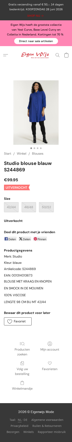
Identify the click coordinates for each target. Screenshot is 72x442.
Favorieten (49, 369)
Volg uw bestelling (22, 371)
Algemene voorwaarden (47, 420)
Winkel (21, 153)
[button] (36, 41)
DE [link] (25, 420)
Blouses (37, 153)
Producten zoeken (22, 351)
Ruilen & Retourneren (47, 426)
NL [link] (20, 420)
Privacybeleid (19, 426)
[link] (36, 15)
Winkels (28, 432)
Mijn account (49, 349)
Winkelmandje (22, 388)
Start (7, 153)
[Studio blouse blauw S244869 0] (36, 112)
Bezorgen (13, 432)
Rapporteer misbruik (52, 432)
